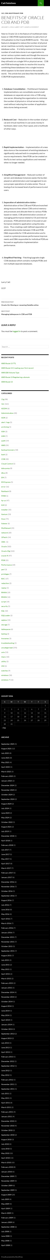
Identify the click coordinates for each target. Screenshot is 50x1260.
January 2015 (6, 988)
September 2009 (7, 1190)
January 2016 (6, 932)
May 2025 (5, 762)
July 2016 (5, 905)
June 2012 (5, 1070)
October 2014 (6, 1001)
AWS (3, 445)
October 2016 (6, 891)
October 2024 (6, 794)
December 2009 (7, 1176)
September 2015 (7, 951)
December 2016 (7, 882)
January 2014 (6, 1024)
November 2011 (7, 1084)
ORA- (3, 542)
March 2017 (6, 868)
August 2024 (6, 804)
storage (4, 625)
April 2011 (5, 1103)
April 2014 (5, 1020)
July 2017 (5, 850)
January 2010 (6, 1172)
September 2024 (7, 799)
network (4, 533)
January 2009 (6, 1222)
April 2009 (5, 1208)
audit (3, 441)
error (3, 487)
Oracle (4, 546)
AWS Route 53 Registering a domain (15, 377)
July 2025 (5, 753)
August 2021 (6, 827)
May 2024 (5, 817)
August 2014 (6, 1006)
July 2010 (5, 1144)
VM (2, 666)
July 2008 (5, 1231)
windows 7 (5, 680)
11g (2, 399)
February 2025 (7, 776)
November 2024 (7, 790)
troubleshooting (7, 643)
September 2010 (7, 1135)
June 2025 (5, 758)
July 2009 (5, 1199)
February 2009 (7, 1218)
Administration (7, 413)
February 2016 (7, 928)
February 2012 (7, 1080)
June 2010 (5, 1149)
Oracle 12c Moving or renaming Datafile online (19, 303)
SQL (2, 611)
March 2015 (6, 978)
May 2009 (5, 1204)
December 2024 (7, 785)
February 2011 (7, 1112)
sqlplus (4, 620)
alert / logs (5, 422)
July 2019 (5, 831)
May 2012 (5, 1075)
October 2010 (6, 1130)
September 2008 (7, 1227)
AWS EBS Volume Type (10, 372)
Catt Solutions (8, 3)
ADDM (4, 408)
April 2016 (5, 919)
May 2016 (5, 914)
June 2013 (5, 1047)
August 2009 (6, 1195)
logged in (17, 331)
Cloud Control (7, 464)
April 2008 (5, 1245)
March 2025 (6, 771)
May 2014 (5, 1015)
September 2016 (7, 896)
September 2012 (7, 1066)
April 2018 (5, 840)
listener (4, 523)
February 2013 (7, 1057)
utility (3, 661)
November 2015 (7, 942)
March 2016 (6, 923)
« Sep (4, 728)
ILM (2, 505)
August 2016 (6, 900)
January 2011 (6, 1116)
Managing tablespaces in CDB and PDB (16, 312)
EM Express (6, 482)
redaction (5, 583)
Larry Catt (19, 27)
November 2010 (7, 1126)
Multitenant (14, 13)
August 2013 (6, 1038)
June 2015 (5, 965)
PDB (21, 13)
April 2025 (5, 767)
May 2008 (5, 1241)
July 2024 (5, 808)
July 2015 (5, 960)
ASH (3, 431)
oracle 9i (4, 556)
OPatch (4, 537)
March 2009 (6, 1213)
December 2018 (7, 836)
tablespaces (6, 629)
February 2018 (7, 845)
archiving (5, 427)
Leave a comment (32, 27)
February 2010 (7, 1167)
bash (3, 454)
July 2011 (5, 1093)
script (3, 602)
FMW (3, 496)
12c (2, 13)
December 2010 (7, 1121)
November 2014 (7, 997)
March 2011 (6, 1107)
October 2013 (6, 1029)
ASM (3, 436)
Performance (6, 565)
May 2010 (5, 1153)
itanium (4, 514)
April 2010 (5, 1158)
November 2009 (7, 1181)
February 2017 (7, 873)
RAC (3, 579)
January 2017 (6, 877)
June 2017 (5, 854)
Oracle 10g (5, 551)
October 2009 (6, 1185)
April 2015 (5, 974)
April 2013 (5, 1052)
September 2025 (7, 744)
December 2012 (7, 1061)
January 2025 (6, 781)
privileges (5, 574)
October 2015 (6, 946)
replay (3, 588)
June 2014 (5, 1011)
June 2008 (5, 1236)
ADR (3, 418)
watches (4, 671)
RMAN (4, 592)
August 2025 (6, 748)
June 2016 (5, 909)
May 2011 (5, 1098)
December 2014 (7, 992)
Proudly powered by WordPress (12, 1257)
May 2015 (5, 969)
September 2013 (7, 1034)
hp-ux (3, 500)
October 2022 (6, 822)
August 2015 (6, 955)
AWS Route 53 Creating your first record (17, 368)
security (4, 606)
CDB (6, 13)
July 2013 (5, 1043)
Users (3, 657)
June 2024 (5, 813)
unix (3, 652)
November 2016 (7, 886)
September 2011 (7, 1089)
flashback (5, 491)
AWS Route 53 (7, 382)
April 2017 (5, 863)
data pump (5, 468)
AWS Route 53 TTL (8, 363)
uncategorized (7, 648)
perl (2, 569)
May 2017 (5, 859)
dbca (3, 473)
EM (2, 477)
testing (4, 634)
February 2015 (7, 983)
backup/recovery (8, 450)
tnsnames (5, 638)
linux (3, 519)
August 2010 (6, 1139)
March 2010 (6, 1162)
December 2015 (7, 937)
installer (4, 510)
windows (4, 675)
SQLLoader (5, 615)
